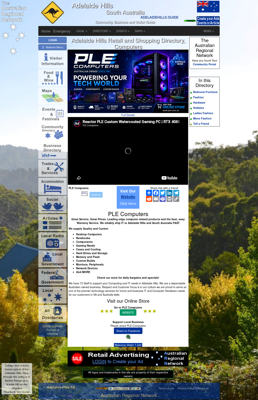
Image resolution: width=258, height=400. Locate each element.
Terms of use (166, 388)
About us (203, 388)
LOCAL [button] (80, 31)
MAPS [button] (139, 31)
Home (45, 30)
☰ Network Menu (52, 47)
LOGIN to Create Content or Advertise (52, 329)
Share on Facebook (128, 331)
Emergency (61, 30)
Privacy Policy (186, 388)
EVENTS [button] (121, 31)
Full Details (128, 115)
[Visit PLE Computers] (128, 197)
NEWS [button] (207, 31)
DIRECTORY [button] (101, 31)
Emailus (96, 194)
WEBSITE (128, 312)
